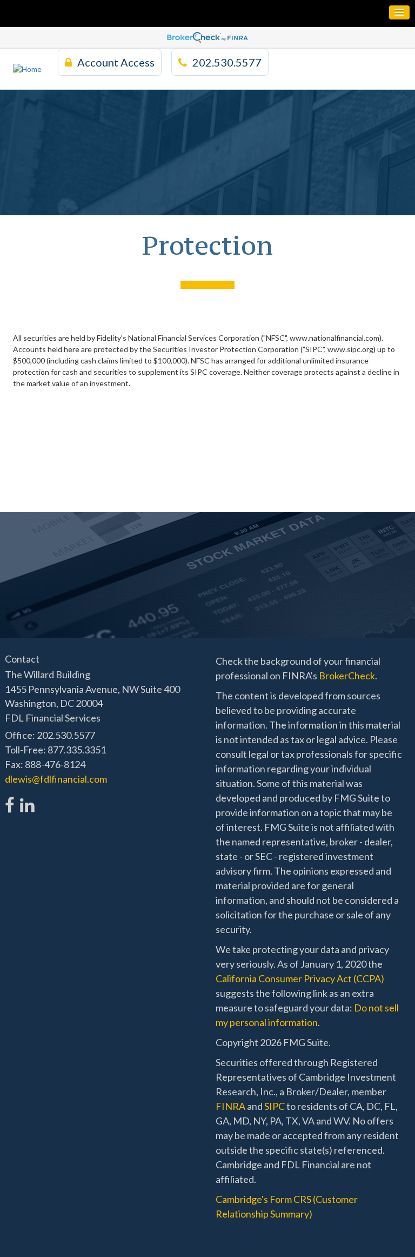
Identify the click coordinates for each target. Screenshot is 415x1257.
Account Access (116, 62)
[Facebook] (10, 799)
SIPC (274, 1106)
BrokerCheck (347, 676)
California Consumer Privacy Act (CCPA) (300, 978)
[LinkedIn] (27, 799)
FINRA (230, 1106)
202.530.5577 (227, 62)
